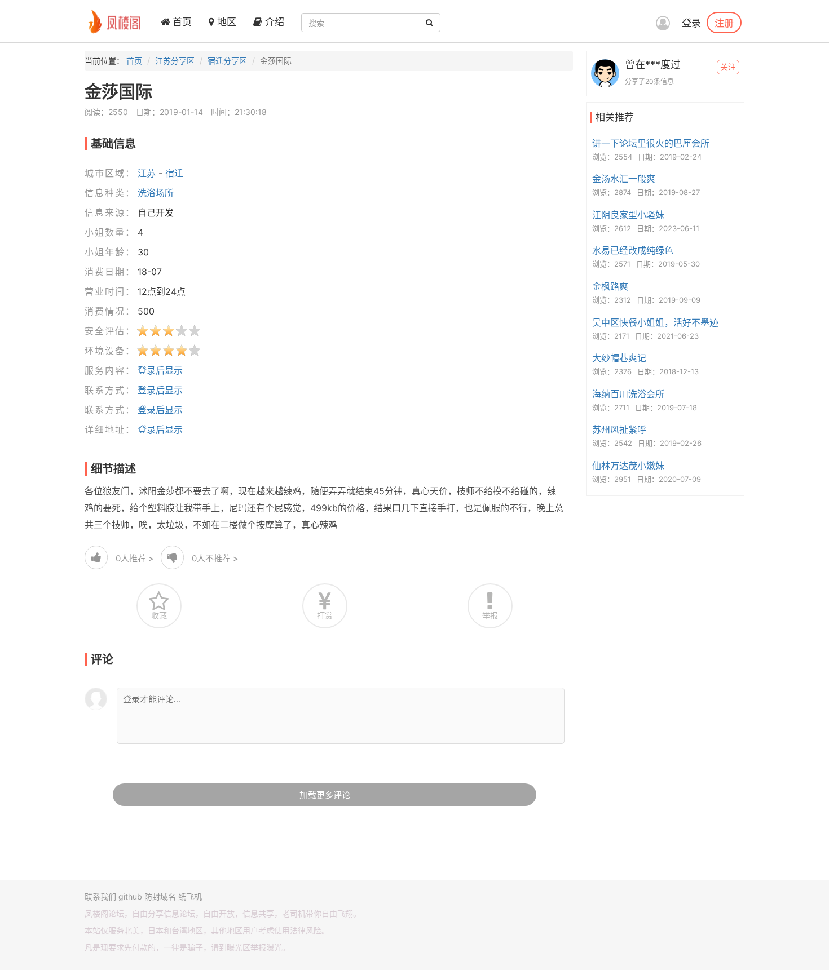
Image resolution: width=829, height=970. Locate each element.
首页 (181, 22)
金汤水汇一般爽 (623, 178)
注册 (724, 22)
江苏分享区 (175, 60)
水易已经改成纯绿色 (632, 250)
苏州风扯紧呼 (619, 429)
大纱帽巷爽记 (619, 358)
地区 (225, 22)
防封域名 (160, 896)
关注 (728, 67)
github (130, 896)
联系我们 (100, 896)
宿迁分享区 (227, 60)
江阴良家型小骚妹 (628, 214)
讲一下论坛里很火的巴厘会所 (650, 143)
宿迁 (174, 173)
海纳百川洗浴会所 (628, 394)
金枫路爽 (610, 286)
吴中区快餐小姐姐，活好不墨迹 (655, 322)
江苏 (147, 173)
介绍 (273, 22)
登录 (691, 23)
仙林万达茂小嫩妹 (628, 465)
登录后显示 (160, 370)
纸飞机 (190, 896)
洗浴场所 (156, 192)
